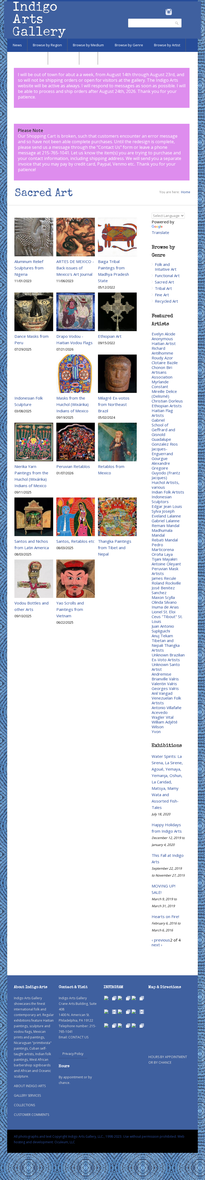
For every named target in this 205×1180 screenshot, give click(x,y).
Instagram (168, 12)
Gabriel (158, 420)
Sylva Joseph (163, 511)
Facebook (161, 12)
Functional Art (167, 275)
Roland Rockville (166, 583)
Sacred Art (164, 282)
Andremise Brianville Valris (165, 676)
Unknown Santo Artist (166, 667)
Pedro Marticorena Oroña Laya (163, 549)
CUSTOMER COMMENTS (31, 1114)
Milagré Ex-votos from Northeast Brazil (113, 404)
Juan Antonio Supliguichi (163, 628)
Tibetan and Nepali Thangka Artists (166, 645)
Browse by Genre (129, 45)
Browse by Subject (27, 58)
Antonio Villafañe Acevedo (167, 710)
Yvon (156, 731)
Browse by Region (47, 45)
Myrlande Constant (160, 384)
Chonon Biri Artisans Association (162, 372)
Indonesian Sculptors (162, 499)
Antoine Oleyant (166, 563)
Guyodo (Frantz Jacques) (166, 475)
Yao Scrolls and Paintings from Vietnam (70, 609)
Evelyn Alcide (163, 333)
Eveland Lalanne (166, 516)
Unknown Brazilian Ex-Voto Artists (168, 657)
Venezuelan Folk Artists (166, 700)
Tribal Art (163, 288)
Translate (160, 232)
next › (157, 944)
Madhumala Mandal (162, 533)
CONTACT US (78, 1037)
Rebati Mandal (165, 539)
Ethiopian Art (109, 336)
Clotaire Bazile (165, 362)
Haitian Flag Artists (162, 413)
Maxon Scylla (163, 597)
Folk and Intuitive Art (165, 267)
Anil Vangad (162, 693)
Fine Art (162, 294)
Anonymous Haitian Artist (164, 341)
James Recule (164, 578)
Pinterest (177, 12)
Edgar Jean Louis (167, 506)
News (17, 45)
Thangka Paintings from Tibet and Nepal (114, 547)
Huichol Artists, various (165, 485)
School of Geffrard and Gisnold (163, 429)
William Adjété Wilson (165, 724)
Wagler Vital (163, 717)
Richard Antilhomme (162, 351)
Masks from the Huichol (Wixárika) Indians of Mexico (72, 404)
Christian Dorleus (167, 401)
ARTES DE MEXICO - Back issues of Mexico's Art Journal (75, 268)
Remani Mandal (165, 525)
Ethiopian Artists (167, 405)
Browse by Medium (88, 45)
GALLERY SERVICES (27, 1095)
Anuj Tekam (162, 635)
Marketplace (63, 58)
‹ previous (161, 940)
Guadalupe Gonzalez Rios (165, 442)
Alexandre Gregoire (161, 466)
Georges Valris (165, 688)
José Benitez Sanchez (163, 590)
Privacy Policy (73, 1053)
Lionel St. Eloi (163, 611)
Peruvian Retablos (73, 466)
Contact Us (109, 147)
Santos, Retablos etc (75, 541)
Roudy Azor (162, 357)
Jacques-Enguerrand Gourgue (162, 453)
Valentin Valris (164, 683)
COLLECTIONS (24, 1105)
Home (185, 192)
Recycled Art (166, 301)
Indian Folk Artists (168, 492)
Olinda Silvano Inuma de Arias (165, 604)
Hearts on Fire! (165, 916)
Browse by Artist (167, 45)
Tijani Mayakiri (164, 559)
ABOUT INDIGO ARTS (30, 1086)
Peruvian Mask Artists (165, 571)
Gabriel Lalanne (166, 520)
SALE (88, 58)
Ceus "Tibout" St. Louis (167, 619)
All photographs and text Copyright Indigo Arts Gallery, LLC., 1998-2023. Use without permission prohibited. (95, 1136)
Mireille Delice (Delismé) (164, 394)
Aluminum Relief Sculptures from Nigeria (29, 268)
